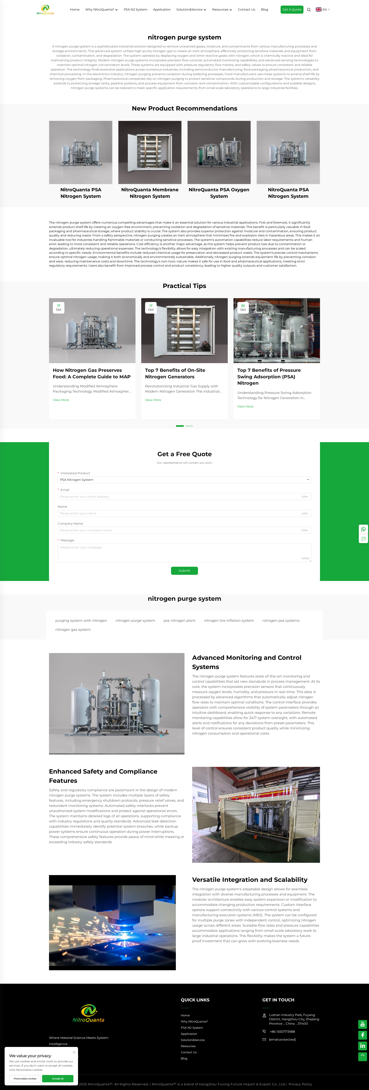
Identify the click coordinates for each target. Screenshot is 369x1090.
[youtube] (362, 1024)
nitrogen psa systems (281, 620)
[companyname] (45, 9)
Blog (264, 9)
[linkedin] (362, 1046)
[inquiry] (363, 538)
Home (75, 9)
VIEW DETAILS (81, 152)
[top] (362, 1056)
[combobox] (184, 479)
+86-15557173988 (282, 1031)
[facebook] (362, 1035)
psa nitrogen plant (179, 620)
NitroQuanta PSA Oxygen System (219, 193)
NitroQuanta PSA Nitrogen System (80, 193)
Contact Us (246, 9)
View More (61, 400)
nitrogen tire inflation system (229, 620)
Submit (184, 570)
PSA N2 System (135, 9)
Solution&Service (189, 9)
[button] (180, 426)
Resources (220, 9)
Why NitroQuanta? (100, 9)
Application (162, 9)
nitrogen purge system (135, 620)
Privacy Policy (300, 1082)
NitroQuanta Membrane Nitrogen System (150, 193)
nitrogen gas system (73, 629)
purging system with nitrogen (81, 620)
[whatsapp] (363, 529)
